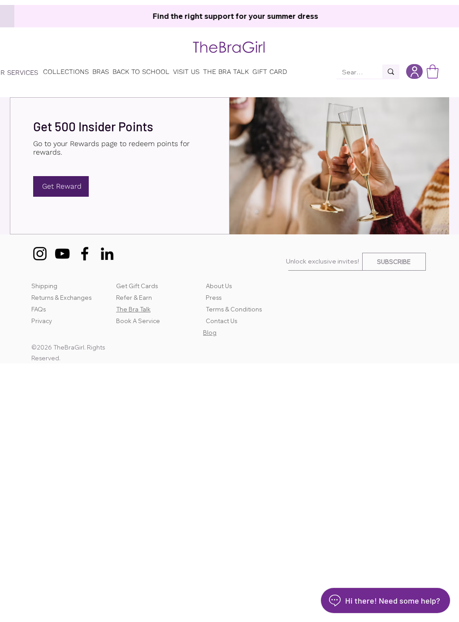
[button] (432, 71)
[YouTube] (62, 254)
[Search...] (390, 71)
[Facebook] (85, 254)
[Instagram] (40, 254)
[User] (414, 71)
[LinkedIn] (107, 254)
